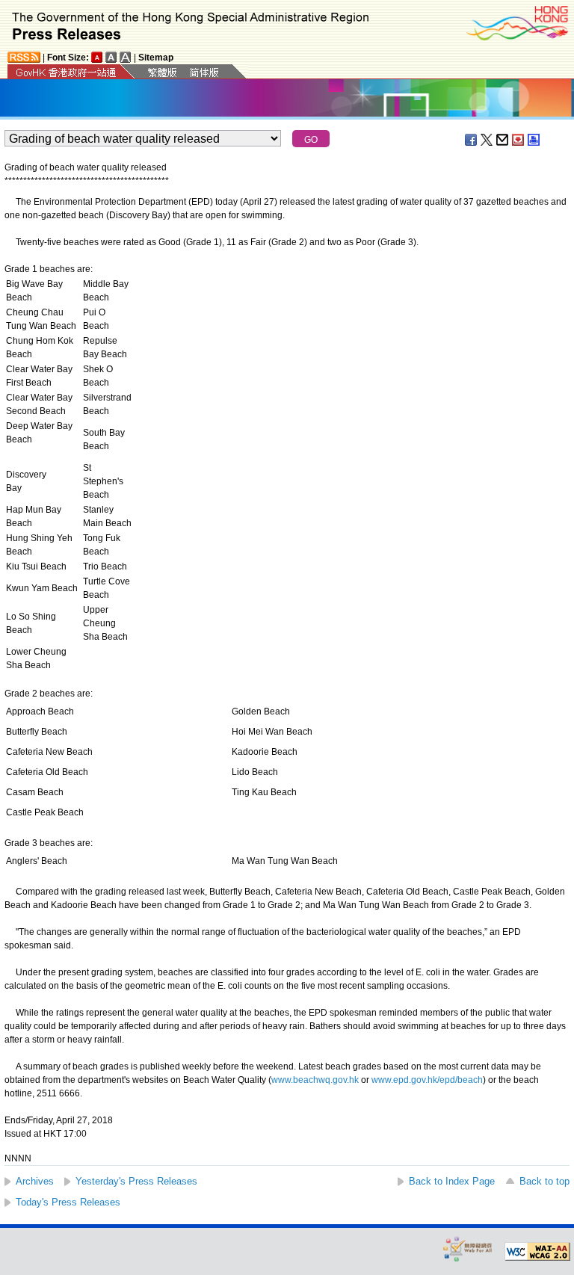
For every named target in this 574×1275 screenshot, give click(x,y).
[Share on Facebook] (471, 140)
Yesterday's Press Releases (136, 1181)
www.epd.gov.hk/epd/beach (427, 1080)
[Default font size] (97, 57)
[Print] (534, 140)
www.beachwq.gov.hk (315, 1080)
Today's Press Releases (68, 1202)
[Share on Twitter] (487, 140)
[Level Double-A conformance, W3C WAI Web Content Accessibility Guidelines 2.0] (537, 1252)
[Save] (518, 140)
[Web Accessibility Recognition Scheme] (468, 1248)
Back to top (544, 1181)
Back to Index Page (452, 1181)
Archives (35, 1181)
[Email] (503, 140)
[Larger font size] (111, 57)
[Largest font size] (126, 57)
